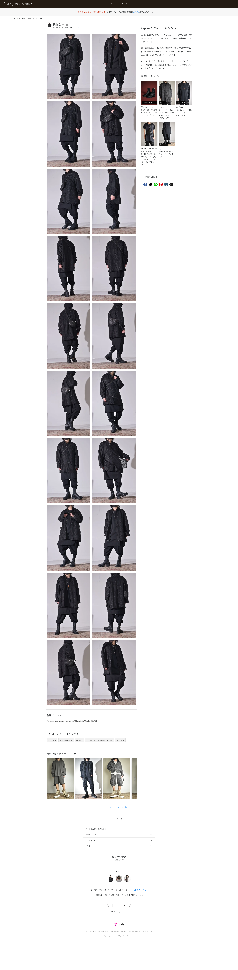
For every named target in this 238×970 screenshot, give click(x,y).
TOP (5, 18)
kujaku (61, 721)
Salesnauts (131, 936)
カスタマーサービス (93, 840)
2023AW (121, 740)
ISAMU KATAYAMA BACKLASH (84, 721)
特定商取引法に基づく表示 (132, 895)
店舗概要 (98, 895)
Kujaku (79, 740)
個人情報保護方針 (112, 895)
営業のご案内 (90, 835)
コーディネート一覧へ (119, 807)
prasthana (68, 721)
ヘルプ (87, 846)
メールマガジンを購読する (95, 829)
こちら (136, 12)
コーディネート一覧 (14, 18)
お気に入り (150, 177)
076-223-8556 (140, 890)
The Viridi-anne (52, 721)
